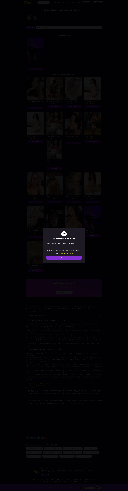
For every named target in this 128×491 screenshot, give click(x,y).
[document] (64, 245)
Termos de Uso (77, 252)
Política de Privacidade (67, 253)
